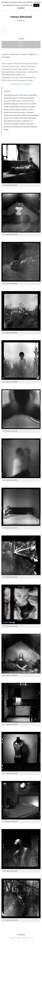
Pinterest (25, 938)
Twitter (19, 938)
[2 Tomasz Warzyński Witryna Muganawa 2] (21, 212)
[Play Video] (21, 44)
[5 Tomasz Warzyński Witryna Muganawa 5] (21, 360)
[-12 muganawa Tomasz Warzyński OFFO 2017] (21, 849)
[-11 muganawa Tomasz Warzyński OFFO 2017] (21, 800)
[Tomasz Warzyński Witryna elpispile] (21, 604)
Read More (21, 8)
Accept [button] (36, 5)
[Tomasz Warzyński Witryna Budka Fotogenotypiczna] (21, 458)
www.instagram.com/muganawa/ (21, 84)
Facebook (12, 938)
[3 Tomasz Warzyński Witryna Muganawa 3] (21, 262)
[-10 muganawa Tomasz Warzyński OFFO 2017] (21, 751)
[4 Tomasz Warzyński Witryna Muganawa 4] (21, 311)
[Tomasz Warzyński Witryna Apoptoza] (21, 555)
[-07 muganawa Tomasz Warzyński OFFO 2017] (21, 702)
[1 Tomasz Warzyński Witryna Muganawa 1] (21, 163)
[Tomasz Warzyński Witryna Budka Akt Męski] (21, 507)
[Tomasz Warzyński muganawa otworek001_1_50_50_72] (21, 898)
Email (31, 938)
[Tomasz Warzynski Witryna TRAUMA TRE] (21, 409)
